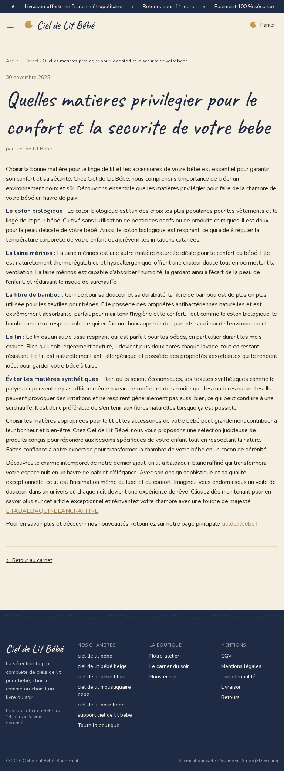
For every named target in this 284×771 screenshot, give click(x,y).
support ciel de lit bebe (105, 715)
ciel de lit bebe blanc (102, 676)
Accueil (13, 61)
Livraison (231, 686)
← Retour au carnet (29, 560)
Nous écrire (162, 676)
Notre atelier (164, 655)
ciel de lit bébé (95, 655)
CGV (226, 655)
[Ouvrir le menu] (10, 25)
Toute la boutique (98, 725)
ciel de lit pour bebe (101, 704)
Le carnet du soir (169, 666)
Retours (230, 697)
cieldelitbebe (238, 524)
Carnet (31, 61)
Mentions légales (241, 666)
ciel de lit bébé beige (102, 666)
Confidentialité (238, 676)
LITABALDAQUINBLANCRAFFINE (52, 511)
